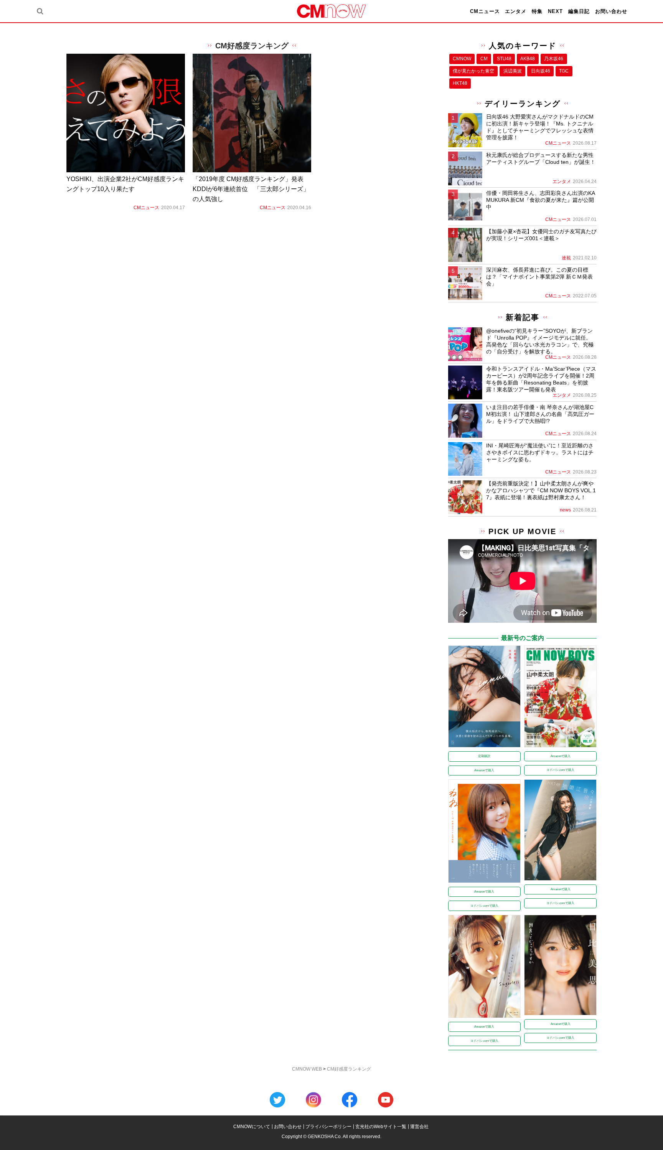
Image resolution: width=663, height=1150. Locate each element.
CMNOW (462, 58)
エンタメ (515, 11)
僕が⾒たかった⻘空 (473, 71)
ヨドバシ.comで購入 (560, 770)
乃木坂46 (553, 58)
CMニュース (485, 11)
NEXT (555, 11)
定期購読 (484, 756)
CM (484, 58)
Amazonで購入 (484, 770)
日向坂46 (540, 71)
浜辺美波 (512, 71)
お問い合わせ (611, 11)
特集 (537, 11)
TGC (564, 71)
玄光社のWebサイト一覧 (380, 1126)
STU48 (504, 58)
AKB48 (527, 58)
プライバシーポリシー (328, 1126)
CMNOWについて (251, 1126)
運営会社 (419, 1126)
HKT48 (460, 83)
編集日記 (579, 11)
